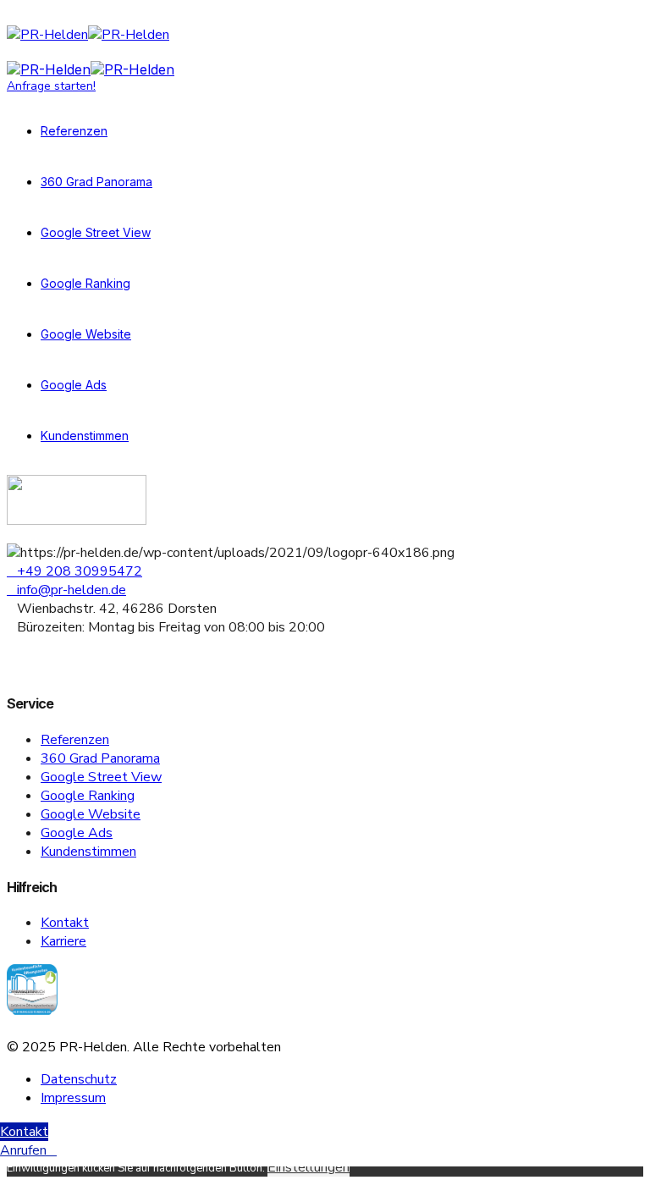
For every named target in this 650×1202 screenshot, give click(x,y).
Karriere (63, 941)
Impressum (73, 1098)
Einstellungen (308, 1167)
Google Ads (74, 385)
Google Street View (96, 232)
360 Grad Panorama (96, 181)
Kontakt (65, 922)
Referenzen (74, 131)
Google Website (86, 334)
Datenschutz (79, 1079)
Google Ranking (85, 283)
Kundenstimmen (85, 435)
